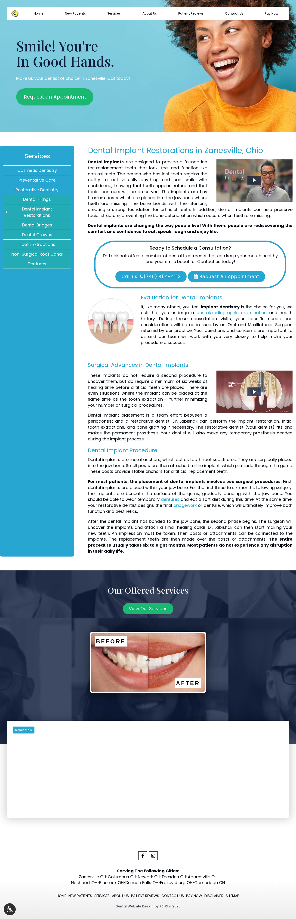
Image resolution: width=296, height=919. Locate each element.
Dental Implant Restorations (37, 212)
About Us (149, 13)
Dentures (37, 264)
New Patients (75, 13)
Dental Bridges (37, 225)
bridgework (185, 505)
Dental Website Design (135, 906)
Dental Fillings (37, 199)
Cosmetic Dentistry (37, 170)
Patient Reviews (191, 13)
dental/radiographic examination (232, 313)
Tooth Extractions (37, 244)
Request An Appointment (228, 276)
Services (114, 13)
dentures (170, 499)
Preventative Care (37, 180)
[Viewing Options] (9, 909)
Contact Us (234, 13)
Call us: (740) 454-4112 (151, 276)
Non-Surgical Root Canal (37, 254)
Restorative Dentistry (37, 190)
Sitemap (232, 895)
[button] (254, 180)
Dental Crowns (37, 235)
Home (38, 13)
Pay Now (271, 13)
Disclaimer (213, 895)
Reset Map (23, 730)
